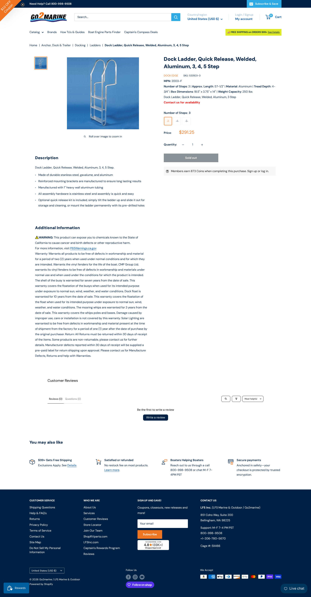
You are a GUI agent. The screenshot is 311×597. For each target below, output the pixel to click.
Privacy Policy (39, 525)
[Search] (175, 17)
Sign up (252, 171)
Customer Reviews (96, 519)
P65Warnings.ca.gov (83, 248)
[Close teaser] (22, 4)
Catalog (35, 32)
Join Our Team (93, 530)
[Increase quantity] (202, 145)
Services (89, 513)
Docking (80, 45)
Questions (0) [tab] (73, 398)
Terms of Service (40, 530)
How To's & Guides (72, 32)
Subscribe (150, 534)
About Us (90, 507)
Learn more (111, 470)
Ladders (95, 45)
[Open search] (225, 399)
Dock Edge (171, 75)
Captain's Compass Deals (141, 32)
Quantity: (170, 145)
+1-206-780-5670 (213, 538)
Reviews (89, 554)
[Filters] (236, 399)
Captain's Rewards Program (102, 548)
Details (71, 465)
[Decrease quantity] (183, 145)
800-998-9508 (211, 533)
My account (244, 19)
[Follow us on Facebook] (128, 577)
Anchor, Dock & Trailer (56, 45)
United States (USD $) (43, 570)
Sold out (191, 158)
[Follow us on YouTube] (142, 577)
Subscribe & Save (266, 4)
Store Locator (92, 525)
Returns (35, 519)
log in (264, 171)
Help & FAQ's (38, 513)
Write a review (155, 417)
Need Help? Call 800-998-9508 (50, 4)
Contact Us (37, 536)
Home (33, 45)
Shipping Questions (42, 507)
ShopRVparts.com (95, 536)
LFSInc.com (91, 542)
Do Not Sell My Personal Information (45, 550)
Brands (52, 32)
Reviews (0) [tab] (55, 398)
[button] (11, 11)
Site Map (35, 542)
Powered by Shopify (41, 584)
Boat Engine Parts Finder (104, 32)
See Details (274, 32)
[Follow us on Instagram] (135, 577)
